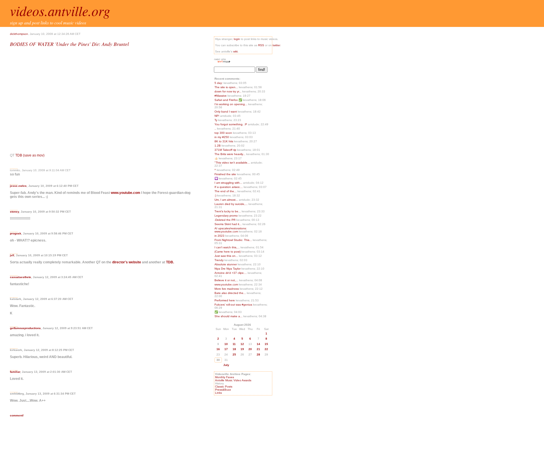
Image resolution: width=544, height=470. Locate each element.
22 (266, 349)
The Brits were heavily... (229, 154)
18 (234, 349)
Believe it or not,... (226, 280)
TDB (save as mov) (29, 155)
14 (258, 344)
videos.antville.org (60, 10)
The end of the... (225, 191)
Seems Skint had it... (228, 224)
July (226, 365)
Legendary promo (226, 215)
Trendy (219, 260)
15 (266, 344)
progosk (15, 233)
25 (234, 354)
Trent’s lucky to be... (227, 211)
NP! (217, 115)
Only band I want (226, 111)
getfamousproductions (25, 328)
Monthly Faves (224, 377)
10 (226, 344)
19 (242, 349)
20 (250, 349)
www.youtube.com (125, 193)
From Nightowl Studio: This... (233, 240)
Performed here (225, 300)
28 (258, 354)
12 (242, 344)
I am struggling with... (228, 182)
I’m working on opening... (230, 104)
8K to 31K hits (224, 141)
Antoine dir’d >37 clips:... (230, 272)
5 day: (219, 82)
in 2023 (219, 235)
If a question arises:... (228, 187)
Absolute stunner (226, 264)
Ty (216, 120)
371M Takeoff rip (225, 149)
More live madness (227, 288)
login (237, 39)
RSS (261, 45)
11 (234, 344)
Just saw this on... (226, 255)
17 (226, 349)
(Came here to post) (227, 251)
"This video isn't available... (232, 162)
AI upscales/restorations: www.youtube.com (230, 230)
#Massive (221, 95)
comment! (17, 415)
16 (218, 349)
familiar (15, 371)
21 (258, 349)
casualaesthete (20, 277)
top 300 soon (223, 132)
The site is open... (226, 87)
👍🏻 (216, 158)
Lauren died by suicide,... (231, 204)
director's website (126, 262)
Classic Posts (223, 386)
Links (218, 392)
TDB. (170, 262)
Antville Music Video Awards (233, 380)
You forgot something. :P (231, 124)
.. (215, 128)
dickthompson (19, 33)
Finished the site (225, 174)
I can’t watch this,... (227, 247)
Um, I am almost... (226, 199)
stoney (14, 211)
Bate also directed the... (230, 293)
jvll (12, 255)
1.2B (218, 145)
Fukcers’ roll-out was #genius (233, 304)
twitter (276, 45)
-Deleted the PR (225, 219)
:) (215, 195)
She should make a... (228, 316)
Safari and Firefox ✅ (228, 99)
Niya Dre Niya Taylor (227, 268)
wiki (235, 51)
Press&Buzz (223, 389)
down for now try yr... (227, 91)
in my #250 (222, 137)
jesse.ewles (18, 185)
